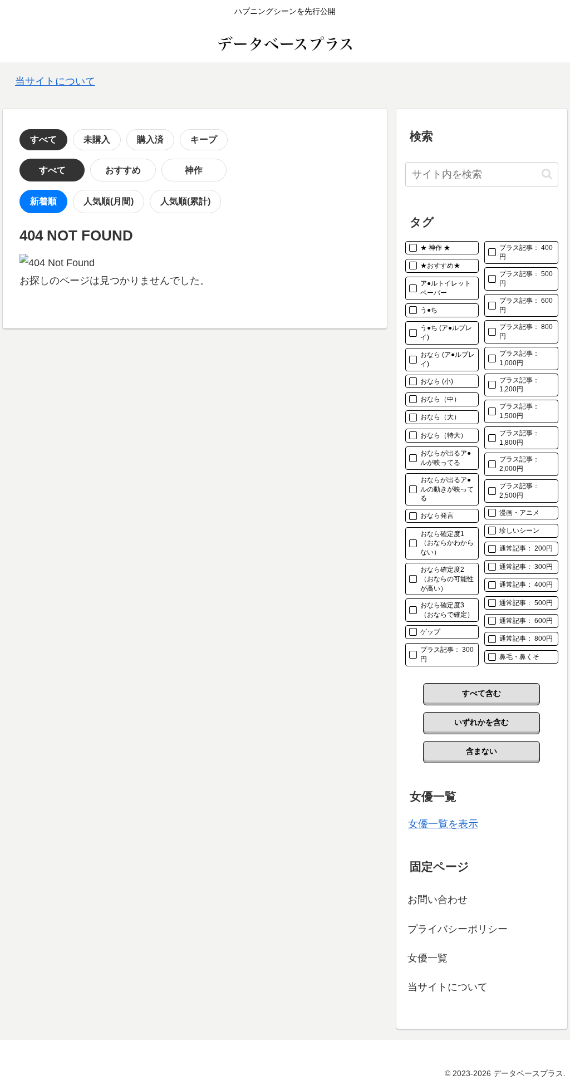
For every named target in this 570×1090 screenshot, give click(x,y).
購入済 (150, 139)
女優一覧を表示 (443, 823)
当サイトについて (55, 81)
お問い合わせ (437, 899)
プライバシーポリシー (457, 929)
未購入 (96, 139)
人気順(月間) (108, 201)
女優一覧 (427, 958)
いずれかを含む (481, 722)
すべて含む (481, 693)
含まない (481, 751)
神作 (194, 170)
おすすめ (123, 170)
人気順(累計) (185, 201)
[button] (547, 174)
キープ (203, 139)
